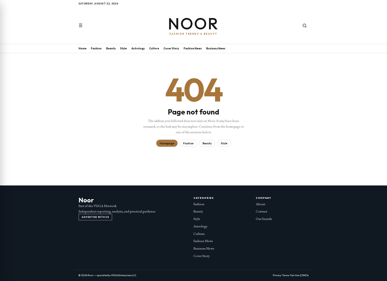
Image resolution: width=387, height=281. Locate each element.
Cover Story (171, 48)
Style (123, 48)
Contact (261, 211)
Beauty (111, 48)
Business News (215, 48)
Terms (285, 275)
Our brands (264, 218)
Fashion (96, 48)
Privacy (277, 275)
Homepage (167, 143)
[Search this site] (304, 25)
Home (82, 48)
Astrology (138, 48)
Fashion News (193, 48)
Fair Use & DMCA (299, 275)
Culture (154, 48)
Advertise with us (95, 217)
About (260, 204)
